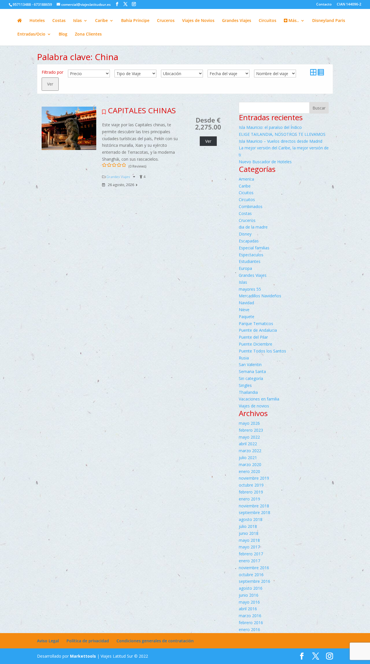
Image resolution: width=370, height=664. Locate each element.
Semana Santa (252, 371)
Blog (63, 34)
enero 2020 (249, 471)
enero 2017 (249, 560)
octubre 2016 (251, 574)
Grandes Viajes (236, 20)
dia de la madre (253, 227)
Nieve (244, 309)
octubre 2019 (251, 485)
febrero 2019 (251, 492)
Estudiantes (249, 261)
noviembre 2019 (254, 478)
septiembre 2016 (254, 581)
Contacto (324, 5)
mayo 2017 (249, 547)
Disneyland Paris (328, 20)
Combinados (250, 206)
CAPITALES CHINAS (142, 110)
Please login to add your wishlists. (104, 114)
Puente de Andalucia (258, 330)
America (246, 179)
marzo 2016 (250, 615)
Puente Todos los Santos (262, 351)
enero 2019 (249, 499)
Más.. (293, 20)
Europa (245, 268)
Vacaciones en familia (259, 399)
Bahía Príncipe (135, 20)
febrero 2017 (251, 554)
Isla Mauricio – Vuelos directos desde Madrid (280, 141)
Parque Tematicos (256, 323)
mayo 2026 (249, 423)
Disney (245, 234)
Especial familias (254, 248)
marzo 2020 (250, 464)
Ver (50, 84)
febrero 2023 (251, 430)
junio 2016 (248, 595)
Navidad (246, 302)
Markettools (83, 656)
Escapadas (249, 241)
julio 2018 (248, 526)
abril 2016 (248, 608)
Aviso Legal (48, 640)
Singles (245, 385)
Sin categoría (251, 378)
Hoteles (37, 20)
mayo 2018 (249, 540)
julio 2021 (248, 457)
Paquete (246, 316)
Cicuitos (246, 192)
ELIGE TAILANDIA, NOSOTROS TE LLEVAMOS (282, 134)
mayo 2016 (249, 602)
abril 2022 (248, 443)
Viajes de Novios (198, 20)
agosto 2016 (250, 588)
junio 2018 (248, 533)
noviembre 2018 (254, 506)
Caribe (101, 20)
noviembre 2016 (254, 567)
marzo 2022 (250, 450)
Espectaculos (251, 254)
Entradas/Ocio (31, 34)
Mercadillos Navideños (260, 295)
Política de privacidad (87, 640)
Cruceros (166, 20)
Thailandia (248, 392)
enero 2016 (249, 629)
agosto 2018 (250, 519)
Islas (77, 20)
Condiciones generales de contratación (155, 640)
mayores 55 (250, 289)
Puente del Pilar (253, 337)
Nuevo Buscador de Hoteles (265, 161)
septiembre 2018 (254, 512)
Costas (59, 20)
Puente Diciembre (255, 344)
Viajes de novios (254, 406)
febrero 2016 (251, 622)
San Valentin (250, 364)
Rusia (244, 358)
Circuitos (267, 20)
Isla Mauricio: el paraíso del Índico (270, 127)
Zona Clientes (88, 34)
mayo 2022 (249, 437)
